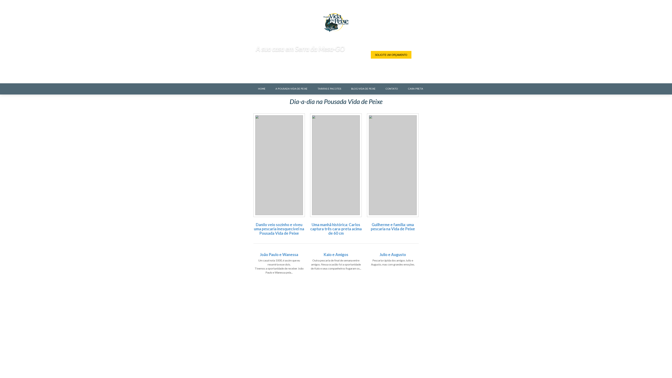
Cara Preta (415, 88)
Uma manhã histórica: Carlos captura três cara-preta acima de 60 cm (336, 228)
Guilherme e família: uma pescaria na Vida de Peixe (393, 226)
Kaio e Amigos (336, 254)
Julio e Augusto (393, 254)
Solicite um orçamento (391, 55)
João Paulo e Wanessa (279, 254)
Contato (392, 88)
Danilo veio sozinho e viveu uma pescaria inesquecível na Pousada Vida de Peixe (279, 228)
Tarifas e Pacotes (329, 88)
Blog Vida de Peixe (363, 88)
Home (261, 88)
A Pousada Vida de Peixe (291, 88)
